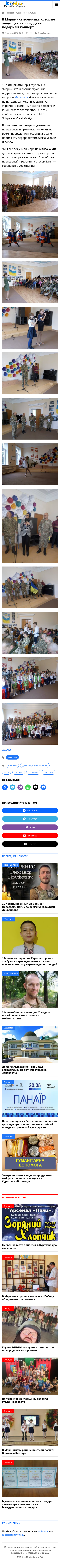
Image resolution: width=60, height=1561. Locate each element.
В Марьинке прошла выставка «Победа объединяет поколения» (28, 1298)
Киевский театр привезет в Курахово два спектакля (29, 1246)
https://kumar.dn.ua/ (38, 1552)
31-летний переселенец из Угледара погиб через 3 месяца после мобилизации (26, 1015)
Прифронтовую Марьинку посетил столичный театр (25, 1400)
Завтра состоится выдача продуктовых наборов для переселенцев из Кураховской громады (28, 1178)
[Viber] (20, 787)
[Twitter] (35, 787)
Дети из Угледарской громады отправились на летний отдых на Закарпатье (24, 1069)
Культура (12, 757)
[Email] (43, 787)
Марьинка (21, 97)
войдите (43, 1531)
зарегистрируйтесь (13, 1534)
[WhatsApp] (28, 787)
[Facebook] (5, 787)
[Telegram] (12, 787)
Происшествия (10, 864)
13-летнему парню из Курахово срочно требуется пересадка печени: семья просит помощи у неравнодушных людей (29, 961)
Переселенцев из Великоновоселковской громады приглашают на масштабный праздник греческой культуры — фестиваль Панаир (29, 1124)
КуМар (6, 750)
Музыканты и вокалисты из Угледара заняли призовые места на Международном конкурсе (27, 1504)
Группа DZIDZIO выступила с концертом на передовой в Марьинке (28, 1349)
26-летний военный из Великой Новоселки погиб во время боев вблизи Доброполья (28, 906)
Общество (8, 919)
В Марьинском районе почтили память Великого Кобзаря (28, 1451)
